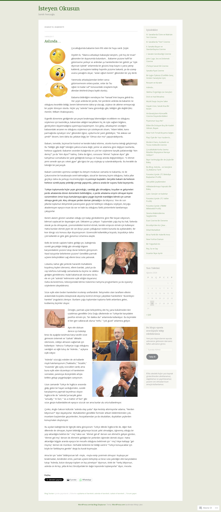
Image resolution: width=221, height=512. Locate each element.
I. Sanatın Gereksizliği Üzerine (158, 54)
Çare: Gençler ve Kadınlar (157, 194)
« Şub (148, 314)
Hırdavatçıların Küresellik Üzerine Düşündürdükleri (157, 114)
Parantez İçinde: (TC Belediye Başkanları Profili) (158, 175)
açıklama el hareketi (85, 493)
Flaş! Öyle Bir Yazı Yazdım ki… (158, 137)
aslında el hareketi (102, 493)
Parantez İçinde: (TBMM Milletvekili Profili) (156, 207)
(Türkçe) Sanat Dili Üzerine (157, 66)
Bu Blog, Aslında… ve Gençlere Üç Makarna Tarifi (159, 168)
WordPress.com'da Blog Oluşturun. (92, 504)
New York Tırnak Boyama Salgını (159, 133)
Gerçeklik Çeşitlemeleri (156, 182)
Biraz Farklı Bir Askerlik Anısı (158, 234)
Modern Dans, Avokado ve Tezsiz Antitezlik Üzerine (157, 143)
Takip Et (152, 356)
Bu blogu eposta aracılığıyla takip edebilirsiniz (155, 330)
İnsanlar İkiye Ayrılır (154, 253)
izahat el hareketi (117, 493)
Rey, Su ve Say (152, 248)
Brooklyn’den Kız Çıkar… (156, 225)
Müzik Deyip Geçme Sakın (157, 101)
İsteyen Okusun (59, 8)
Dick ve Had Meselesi (155, 96)
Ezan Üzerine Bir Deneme (157, 220)
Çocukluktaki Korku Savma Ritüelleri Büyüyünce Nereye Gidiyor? (158, 152)
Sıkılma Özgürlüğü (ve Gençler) (159, 92)
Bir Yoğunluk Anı (153, 244)
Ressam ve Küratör (154, 82)
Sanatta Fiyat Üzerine (155, 70)
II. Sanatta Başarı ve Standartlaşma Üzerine (156, 48)
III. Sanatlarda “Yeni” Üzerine (158, 42)
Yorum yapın (131, 493)
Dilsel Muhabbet (153, 230)
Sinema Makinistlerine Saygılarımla (155, 214)
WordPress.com (118, 504)
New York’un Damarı (155, 239)
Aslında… (53, 41)
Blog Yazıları (49, 493)
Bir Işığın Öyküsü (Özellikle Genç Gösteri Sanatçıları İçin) (159, 76)
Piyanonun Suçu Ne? (154, 121)
